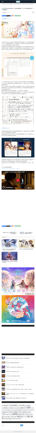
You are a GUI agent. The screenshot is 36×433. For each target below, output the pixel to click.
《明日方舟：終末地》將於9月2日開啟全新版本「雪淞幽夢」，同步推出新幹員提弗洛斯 (9, 249)
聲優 (18, 416)
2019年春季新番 (4, 407)
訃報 (25, 416)
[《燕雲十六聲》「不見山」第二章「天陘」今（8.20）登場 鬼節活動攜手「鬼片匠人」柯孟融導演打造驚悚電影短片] (3, 393)
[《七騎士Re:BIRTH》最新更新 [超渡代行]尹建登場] (3, 375)
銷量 (3, 418)
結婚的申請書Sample (5, 128)
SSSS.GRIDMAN (31, 410)
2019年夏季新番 (27, 405)
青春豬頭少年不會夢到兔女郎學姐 (17, 418)
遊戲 (32, 416)
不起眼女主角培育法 (5, 412)
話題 (28, 416)
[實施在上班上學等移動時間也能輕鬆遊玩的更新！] (26, 243)
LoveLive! (24, 410)
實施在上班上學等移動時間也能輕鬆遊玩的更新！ (12, 362)
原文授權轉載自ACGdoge (6, 18)
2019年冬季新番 (21, 405)
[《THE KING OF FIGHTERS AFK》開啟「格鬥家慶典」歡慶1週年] (3, 384)
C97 (4, 410)
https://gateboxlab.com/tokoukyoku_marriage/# (11, 168)
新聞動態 (33, 12)
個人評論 (24, 412)
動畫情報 (15, 414)
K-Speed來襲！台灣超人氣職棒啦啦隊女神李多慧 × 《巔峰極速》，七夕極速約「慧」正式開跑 (18, 389)
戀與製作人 (8, 416)
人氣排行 (16, 412)
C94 (2, 410)
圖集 (2, 416)
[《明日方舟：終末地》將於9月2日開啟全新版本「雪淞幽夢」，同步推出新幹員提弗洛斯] (9, 243)
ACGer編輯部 (4, 12)
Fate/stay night (12, 410)
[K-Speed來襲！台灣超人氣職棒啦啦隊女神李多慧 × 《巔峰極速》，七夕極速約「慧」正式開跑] (3, 389)
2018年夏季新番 (5, 405)
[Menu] (2, 2)
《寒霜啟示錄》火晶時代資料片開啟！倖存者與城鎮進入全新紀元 (9, 262)
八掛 (3, 414)
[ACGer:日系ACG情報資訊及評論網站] (18, 1)
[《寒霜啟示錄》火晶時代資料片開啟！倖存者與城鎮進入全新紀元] (9, 256)
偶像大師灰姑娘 (29, 412)
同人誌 (27, 414)
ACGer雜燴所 (21, 407)
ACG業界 (27, 408)
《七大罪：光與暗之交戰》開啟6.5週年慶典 (12, 380)
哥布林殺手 (31, 414)
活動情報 (15, 416)
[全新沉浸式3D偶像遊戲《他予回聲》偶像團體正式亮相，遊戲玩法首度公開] (3, 397)
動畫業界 (20, 414)
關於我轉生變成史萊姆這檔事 (8, 418)
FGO (16, 410)
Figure (19, 410)
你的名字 (20, 412)
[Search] (33, 2)
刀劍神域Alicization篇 (9, 414)
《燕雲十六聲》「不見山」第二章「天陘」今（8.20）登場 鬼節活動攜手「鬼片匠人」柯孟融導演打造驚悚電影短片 (20, 394)
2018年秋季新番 (13, 405)
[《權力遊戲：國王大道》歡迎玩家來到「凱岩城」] (3, 371)
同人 (23, 414)
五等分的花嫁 (11, 412)
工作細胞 (5, 416)
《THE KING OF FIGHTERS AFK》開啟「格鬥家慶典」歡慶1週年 (15, 384)
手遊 (12, 416)
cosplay (7, 410)
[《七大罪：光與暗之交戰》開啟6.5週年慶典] (3, 380)
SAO (27, 410)
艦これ (22, 416)
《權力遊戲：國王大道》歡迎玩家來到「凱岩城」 (12, 371)
